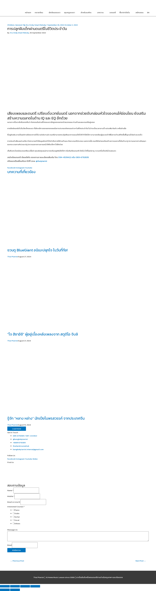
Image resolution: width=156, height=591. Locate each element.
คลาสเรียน (39, 12)
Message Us (12, 529)
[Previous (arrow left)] (5, 590)
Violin (16, 513)
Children (11, 24)
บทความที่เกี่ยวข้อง (21, 172)
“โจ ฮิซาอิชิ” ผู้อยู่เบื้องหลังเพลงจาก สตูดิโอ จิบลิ (42, 334)
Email (9, 545)
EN (148, 12)
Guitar (17, 516)
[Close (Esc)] (5, 586)
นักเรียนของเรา (54, 12)
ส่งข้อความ (16, 550)
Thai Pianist (12, 256)
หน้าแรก (28, 12)
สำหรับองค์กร (86, 12)
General (18, 24)
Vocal (16, 520)
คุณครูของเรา (69, 12)
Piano (16, 510)
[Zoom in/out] (35, 586)
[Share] (15, 586)
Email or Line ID (13, 502)
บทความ (100, 12)
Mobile (10, 496)
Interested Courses (15, 506)
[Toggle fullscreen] (25, 586)
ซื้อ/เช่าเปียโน (124, 12)
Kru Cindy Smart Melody (19, 33)
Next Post (141, 560)
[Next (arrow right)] (15, 590)
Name (10, 490)
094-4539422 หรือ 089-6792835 (73, 157)
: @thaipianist (41, 161)
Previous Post (17, 560)
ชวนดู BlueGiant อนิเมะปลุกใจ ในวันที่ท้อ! (37, 250)
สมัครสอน (139, 12)
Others (17, 523)
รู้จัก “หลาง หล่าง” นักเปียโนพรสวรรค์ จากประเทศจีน (46, 418)
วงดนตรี (112, 12)
